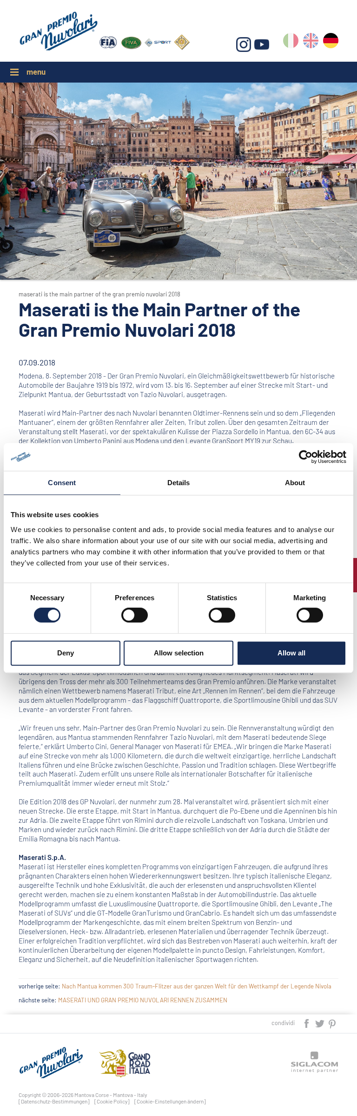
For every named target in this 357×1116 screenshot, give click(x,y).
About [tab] (295, 483)
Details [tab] (178, 483)
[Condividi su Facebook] (307, 1022)
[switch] (134, 615)
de (330, 42)
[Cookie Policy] (112, 1101)
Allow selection (179, 653)
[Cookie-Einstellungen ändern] (170, 1101)
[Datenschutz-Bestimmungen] (54, 1101)
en (310, 42)
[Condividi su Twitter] (320, 1022)
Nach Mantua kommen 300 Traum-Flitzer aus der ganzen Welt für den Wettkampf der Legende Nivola (196, 986)
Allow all (291, 653)
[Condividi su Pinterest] (332, 1022)
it (290, 42)
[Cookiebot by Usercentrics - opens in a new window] (305, 457)
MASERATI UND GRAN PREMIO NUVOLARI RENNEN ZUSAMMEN (142, 1000)
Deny (65, 653)
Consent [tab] (62, 483)
